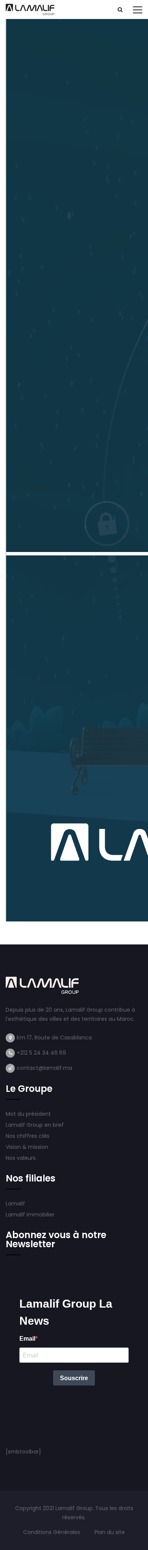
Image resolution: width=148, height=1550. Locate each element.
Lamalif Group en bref (35, 1125)
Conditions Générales (52, 1532)
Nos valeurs (21, 1158)
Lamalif (15, 1203)
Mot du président (28, 1114)
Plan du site (109, 1532)
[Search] (120, 9)
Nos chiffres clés (27, 1136)
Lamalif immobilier (30, 1214)
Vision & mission (28, 1147)
